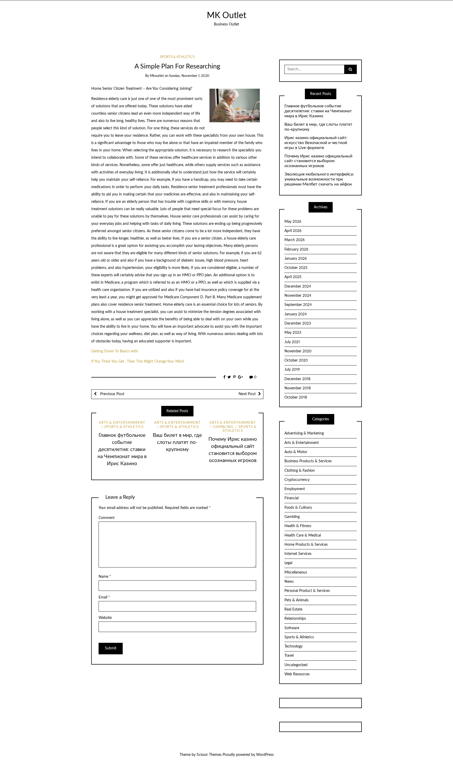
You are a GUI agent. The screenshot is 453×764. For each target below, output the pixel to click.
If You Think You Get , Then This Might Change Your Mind (137, 361)
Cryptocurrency (297, 480)
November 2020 (297, 351)
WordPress (265, 755)
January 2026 (295, 259)
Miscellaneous (295, 572)
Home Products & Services (306, 545)
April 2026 (292, 231)
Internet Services (297, 554)
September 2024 (298, 305)
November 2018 (297, 388)
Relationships (295, 618)
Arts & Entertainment (122, 423)
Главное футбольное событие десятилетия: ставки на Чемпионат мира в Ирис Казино (122, 449)
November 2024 (297, 296)
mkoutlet (157, 76)
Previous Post (111, 394)
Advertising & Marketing (304, 433)
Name (105, 577)
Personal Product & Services (307, 591)
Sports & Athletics (177, 57)
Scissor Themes (209, 755)
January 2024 (295, 314)
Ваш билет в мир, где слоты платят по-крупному (177, 442)
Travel (289, 655)
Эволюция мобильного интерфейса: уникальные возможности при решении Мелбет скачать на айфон (319, 179)
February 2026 (296, 249)
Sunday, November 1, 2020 (189, 76)
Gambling (223, 427)
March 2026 (294, 240)
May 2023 (292, 333)
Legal (288, 563)
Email (104, 597)
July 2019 (292, 370)
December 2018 (297, 379)
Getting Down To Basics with (114, 351)
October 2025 (296, 268)
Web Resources (297, 674)
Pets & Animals (296, 600)
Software (291, 628)
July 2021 (292, 342)
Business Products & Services (308, 461)
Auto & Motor (295, 452)
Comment (107, 518)
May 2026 (292, 222)
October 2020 (296, 360)
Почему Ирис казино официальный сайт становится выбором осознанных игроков (318, 161)
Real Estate (293, 609)
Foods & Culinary (298, 508)
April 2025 (292, 277)
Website (105, 618)
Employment (294, 489)
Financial (291, 498)
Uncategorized (296, 665)
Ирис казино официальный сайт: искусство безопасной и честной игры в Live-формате (315, 143)
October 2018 (295, 397)
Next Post (247, 394)
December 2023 (297, 323)
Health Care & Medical (302, 535)
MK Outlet (226, 16)
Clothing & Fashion (299, 471)
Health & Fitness (297, 526)
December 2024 (297, 286)
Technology (293, 646)
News (289, 581)
